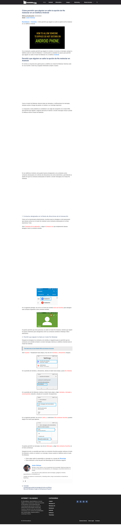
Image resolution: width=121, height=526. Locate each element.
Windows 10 (52, 505)
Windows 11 (52, 503)
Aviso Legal (91, 520)
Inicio (44, 2)
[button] (97, 2)
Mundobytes (25, 22)
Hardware (51, 508)
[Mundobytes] (30, 2)
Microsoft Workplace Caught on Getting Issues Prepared (37, 489)
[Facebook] (25, 481)
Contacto (97, 520)
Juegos (51, 501)
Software (51, 512)
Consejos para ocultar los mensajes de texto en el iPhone (38, 487)
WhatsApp (63, 458)
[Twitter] (23, 481)
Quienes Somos (83, 520)
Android (56, 54)
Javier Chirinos (30, 17)
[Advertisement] (47, 78)
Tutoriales (34, 22)
